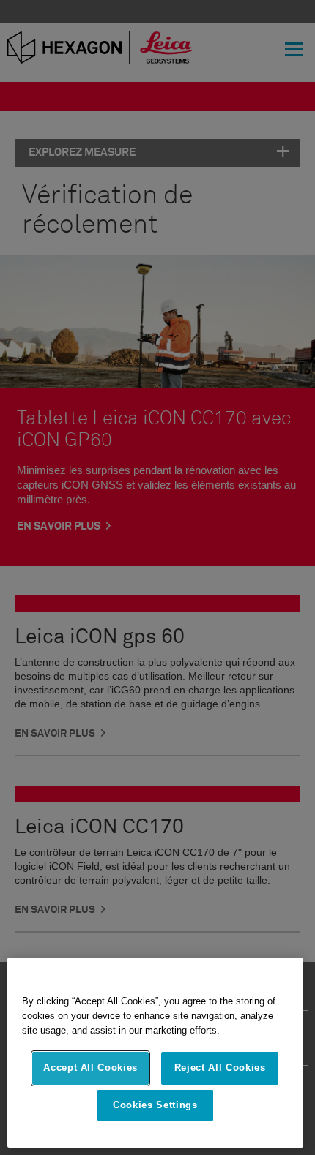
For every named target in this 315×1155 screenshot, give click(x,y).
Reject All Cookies (220, 1067)
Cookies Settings (155, 1104)
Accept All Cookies (90, 1067)
